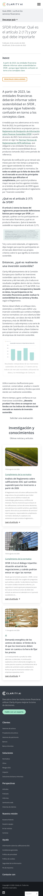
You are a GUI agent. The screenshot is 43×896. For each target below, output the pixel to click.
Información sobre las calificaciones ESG (15, 846)
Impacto (5, 772)
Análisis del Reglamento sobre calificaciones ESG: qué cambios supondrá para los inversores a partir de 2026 (20, 483)
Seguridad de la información (11, 863)
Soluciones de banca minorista (12, 776)
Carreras (5, 833)
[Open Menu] (39, 4)
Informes (5, 798)
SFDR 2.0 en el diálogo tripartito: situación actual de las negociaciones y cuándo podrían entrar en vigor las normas (21, 568)
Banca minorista (7, 746)
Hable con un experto (14, 712)
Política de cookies (8, 859)
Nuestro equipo (7, 824)
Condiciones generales (10, 850)
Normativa (6, 759)
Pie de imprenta (7, 868)
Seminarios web (7, 802)
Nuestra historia (7, 820)
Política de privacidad (9, 854)
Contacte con (8, 874)
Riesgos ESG (6, 768)
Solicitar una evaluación (21, 418)
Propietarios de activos (10, 733)
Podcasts (5, 794)
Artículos (5, 789)
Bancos (4, 742)
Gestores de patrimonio (10, 737)
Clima (4, 763)
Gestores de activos (9, 728)
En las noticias (7, 828)
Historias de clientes (9, 807)
